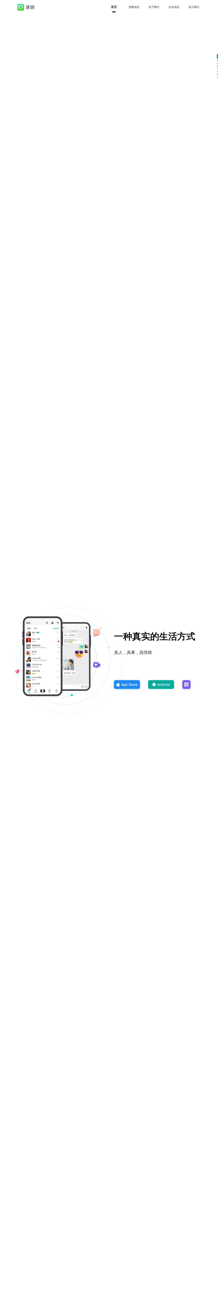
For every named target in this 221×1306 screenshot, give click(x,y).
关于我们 (154, 7)
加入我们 (194, 7)
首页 (114, 7)
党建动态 (134, 7)
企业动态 (174, 7)
